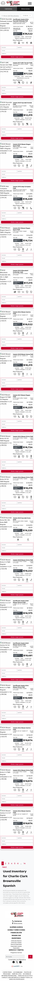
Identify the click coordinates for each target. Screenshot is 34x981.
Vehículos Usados (16, 942)
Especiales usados (16, 946)
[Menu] (29, 4)
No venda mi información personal (16, 975)
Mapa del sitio (17, 974)
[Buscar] (30, 956)
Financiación (16, 933)
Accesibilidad (18, 972)
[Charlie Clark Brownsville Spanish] (10, 3)
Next (4, 867)
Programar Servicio (16, 952)
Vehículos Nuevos (16, 941)
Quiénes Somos (16, 927)
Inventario (16, 938)
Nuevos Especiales (16, 944)
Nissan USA (16, 935)
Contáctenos (7, 972)
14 (25, 863)
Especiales (16, 948)
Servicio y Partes (16, 950)
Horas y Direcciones (16, 930)
